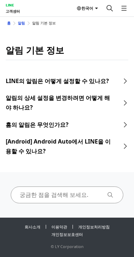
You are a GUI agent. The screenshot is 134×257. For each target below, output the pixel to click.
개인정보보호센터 (67, 234)
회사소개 (32, 226)
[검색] (110, 8)
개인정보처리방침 (94, 226)
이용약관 (59, 226)
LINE (10, 5)
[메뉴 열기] (124, 8)
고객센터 (13, 11)
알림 (21, 22)
